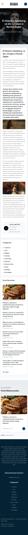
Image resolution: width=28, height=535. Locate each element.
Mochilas (7, 270)
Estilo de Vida (8, 264)
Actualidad (7, 272)
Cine (5, 250)
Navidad (7, 256)
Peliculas (7, 261)
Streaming (7, 259)
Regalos (6, 253)
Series (6, 267)
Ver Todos (6, 372)
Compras (7, 247)
